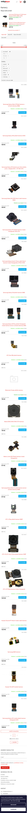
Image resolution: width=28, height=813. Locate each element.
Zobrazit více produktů (13, 30)
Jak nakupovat (4, 778)
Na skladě (7, 51)
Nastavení (13, 804)
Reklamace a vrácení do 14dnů (7, 784)
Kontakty (3, 774)
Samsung (6, 77)
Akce (5, 53)
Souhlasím (13, 809)
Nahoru (15, 742)
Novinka (6, 56)
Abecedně (3, 37)
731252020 (5, 793)
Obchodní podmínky (5, 782)
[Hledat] (16, 1)
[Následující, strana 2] (14, 735)
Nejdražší (10, 34)
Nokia (5, 72)
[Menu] (24, 1)
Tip (4, 58)
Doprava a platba (4, 776)
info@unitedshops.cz (7, 791)
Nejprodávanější (17, 34)
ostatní (6, 75)
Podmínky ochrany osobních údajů (8, 780)
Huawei (6, 64)
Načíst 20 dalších (14, 731)
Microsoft (6, 68)
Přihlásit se (5, 767)
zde (19, 801)
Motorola (6, 70)
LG (4, 66)
